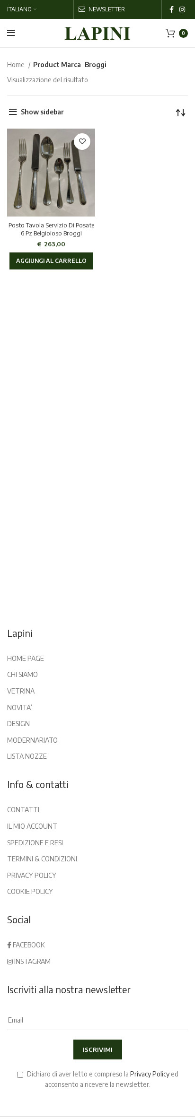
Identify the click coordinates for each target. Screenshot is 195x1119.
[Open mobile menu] (11, 33)
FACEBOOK (28, 945)
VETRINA (21, 691)
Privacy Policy (149, 1074)
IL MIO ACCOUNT (32, 826)
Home (16, 65)
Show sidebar (42, 112)
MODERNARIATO (32, 740)
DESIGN (18, 724)
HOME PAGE (25, 658)
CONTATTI (23, 810)
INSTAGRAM (32, 961)
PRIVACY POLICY (31, 875)
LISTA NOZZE (27, 756)
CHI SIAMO (22, 674)
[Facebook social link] (172, 9)
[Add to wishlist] (82, 141)
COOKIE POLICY (30, 891)
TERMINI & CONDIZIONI (42, 859)
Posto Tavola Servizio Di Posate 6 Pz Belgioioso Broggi (51, 229)
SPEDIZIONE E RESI (35, 843)
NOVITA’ (19, 707)
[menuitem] (21, 9)
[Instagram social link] (182, 9)
